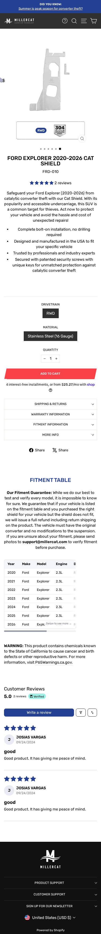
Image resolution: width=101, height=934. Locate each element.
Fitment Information (50, 424)
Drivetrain (50, 304)
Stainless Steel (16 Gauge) (50, 336)
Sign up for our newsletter (49, 906)
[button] (42, 183)
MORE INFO (50, 435)
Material (50, 327)
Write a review (39, 712)
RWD (51, 313)
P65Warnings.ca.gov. (54, 662)
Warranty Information (50, 414)
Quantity (50, 350)
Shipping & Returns (50, 404)
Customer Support (49, 894)
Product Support (49, 883)
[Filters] (81, 713)
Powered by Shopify (51, 930)
